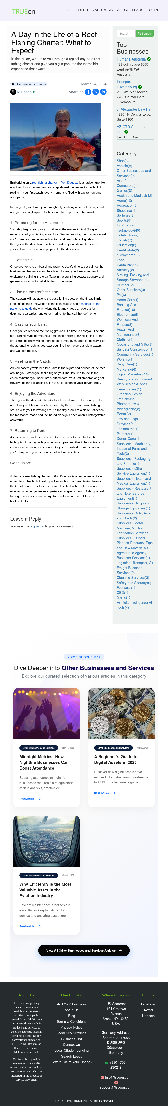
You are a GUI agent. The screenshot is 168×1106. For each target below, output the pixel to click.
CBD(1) (122, 592)
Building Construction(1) (135, 349)
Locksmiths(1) (128, 428)
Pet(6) (121, 294)
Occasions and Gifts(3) (134, 344)
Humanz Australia (131, 59)
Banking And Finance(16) (126, 307)
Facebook (148, 1003)
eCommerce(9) (128, 254)
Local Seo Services (71, 1032)
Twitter (148, 1009)
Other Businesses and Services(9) (134, 173)
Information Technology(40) (128, 227)
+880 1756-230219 (117, 1065)
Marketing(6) (126, 369)
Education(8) (126, 244)
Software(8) (126, 215)
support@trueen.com (116, 1087)
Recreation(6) (127, 205)
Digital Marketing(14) (133, 374)
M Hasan (24, 91)
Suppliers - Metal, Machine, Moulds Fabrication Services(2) (135, 527)
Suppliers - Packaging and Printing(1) (133, 461)
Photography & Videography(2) (128, 406)
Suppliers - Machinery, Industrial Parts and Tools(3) (134, 448)
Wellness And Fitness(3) (127, 322)
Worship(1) (125, 359)
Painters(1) (125, 433)
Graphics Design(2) (132, 393)
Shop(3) (123, 160)
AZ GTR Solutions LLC (131, 129)
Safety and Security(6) (134, 582)
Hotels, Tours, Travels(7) (127, 237)
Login (152, 9)
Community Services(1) (135, 354)
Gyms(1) (123, 597)
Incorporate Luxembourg (127, 84)
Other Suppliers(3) (131, 289)
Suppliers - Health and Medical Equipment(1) (134, 481)
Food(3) (123, 259)
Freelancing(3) (128, 398)
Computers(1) (127, 185)
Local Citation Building (71, 1050)
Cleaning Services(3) (133, 577)
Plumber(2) (125, 284)
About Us (72, 1009)
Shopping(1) (126, 210)
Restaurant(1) (127, 264)
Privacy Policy (71, 1027)
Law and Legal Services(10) (128, 421)
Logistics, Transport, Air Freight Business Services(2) (135, 567)
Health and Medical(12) (134, 195)
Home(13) (124, 200)
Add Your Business (71, 1003)
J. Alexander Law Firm (135, 109)
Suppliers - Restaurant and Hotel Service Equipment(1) (134, 493)
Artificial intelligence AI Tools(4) (134, 605)
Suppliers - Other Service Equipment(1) (133, 471)
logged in (37, 525)
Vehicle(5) (124, 165)
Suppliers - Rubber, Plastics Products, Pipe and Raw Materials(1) (135, 542)
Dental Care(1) (128, 438)
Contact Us (71, 1044)
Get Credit (78, 9)
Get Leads (133, 9)
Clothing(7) (125, 339)
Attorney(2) (125, 269)
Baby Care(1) (127, 363)
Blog (71, 1015)
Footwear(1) (126, 587)
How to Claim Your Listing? (71, 1061)
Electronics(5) (127, 314)
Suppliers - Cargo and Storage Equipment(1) (133, 505)
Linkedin (148, 1015)
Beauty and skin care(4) (135, 378)
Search (146, 33)
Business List (71, 1038)
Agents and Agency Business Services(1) (133, 555)
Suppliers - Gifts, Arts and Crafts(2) (133, 515)
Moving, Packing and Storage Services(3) (133, 277)
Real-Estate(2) (128, 249)
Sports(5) (124, 220)
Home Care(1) (127, 299)
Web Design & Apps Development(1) (132, 386)
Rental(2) (124, 413)
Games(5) (124, 190)
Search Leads (71, 1056)
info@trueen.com (118, 1077)
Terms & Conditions (71, 1021)
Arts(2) (122, 180)
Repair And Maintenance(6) (129, 332)
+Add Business (106, 9)
